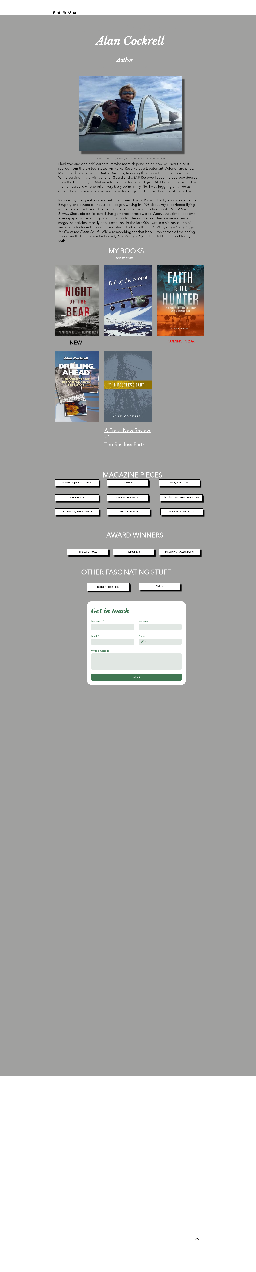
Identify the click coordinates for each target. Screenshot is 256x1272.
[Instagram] (64, 13)
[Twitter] (59, 13)
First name (97, 621)
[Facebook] (54, 13)
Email (95, 635)
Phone (142, 635)
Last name (144, 621)
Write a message (100, 650)
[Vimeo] (69, 13)
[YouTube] (75, 13)
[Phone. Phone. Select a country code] (144, 642)
